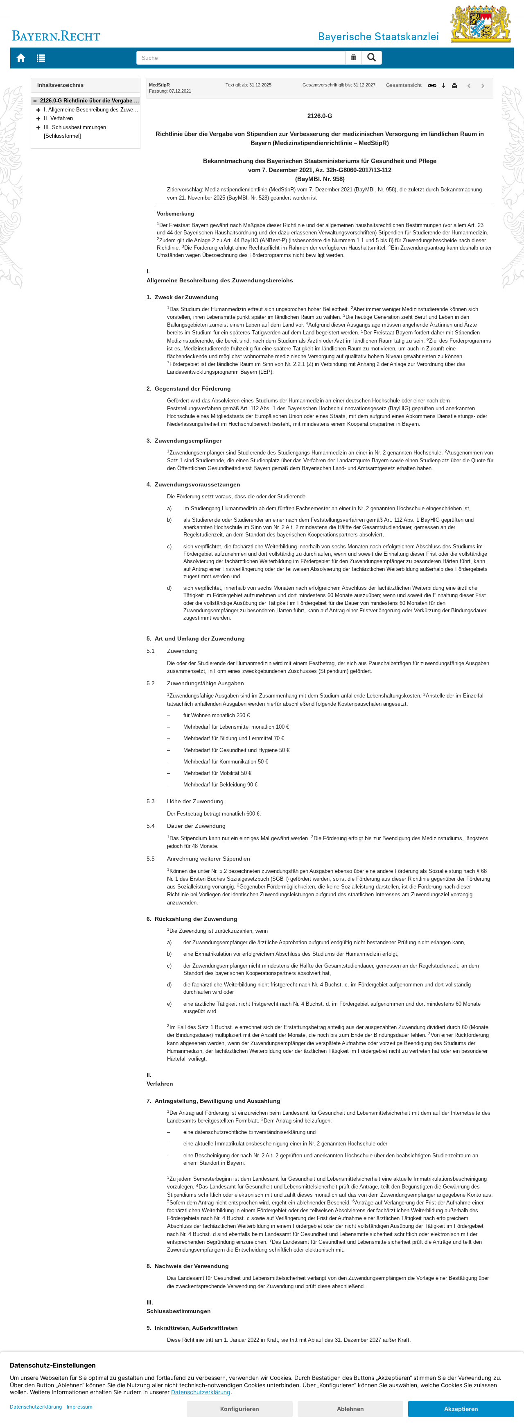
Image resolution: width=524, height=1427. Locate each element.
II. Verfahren (58, 118)
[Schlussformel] (62, 136)
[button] (35, 101)
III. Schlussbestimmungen (75, 127)
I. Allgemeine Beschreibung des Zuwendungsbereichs (107, 110)
